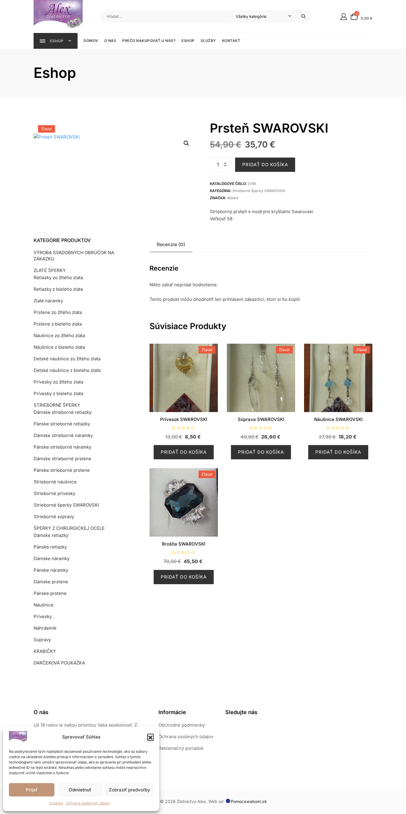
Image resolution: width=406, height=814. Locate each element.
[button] (150, 737)
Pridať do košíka (265, 164)
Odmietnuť (80, 790)
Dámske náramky (52, 558)
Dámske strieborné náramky (63, 435)
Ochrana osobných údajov (88, 803)
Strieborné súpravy (54, 516)
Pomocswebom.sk (249, 801)
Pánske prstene (50, 593)
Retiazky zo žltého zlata (58, 277)
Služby (208, 40)
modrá (232, 198)
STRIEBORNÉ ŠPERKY (57, 405)
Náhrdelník (45, 628)
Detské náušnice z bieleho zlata (67, 370)
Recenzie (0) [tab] (171, 244)
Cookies (56, 803)
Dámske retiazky (51, 535)
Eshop (188, 40)
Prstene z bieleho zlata (58, 324)
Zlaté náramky (48, 301)
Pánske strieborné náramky (62, 447)
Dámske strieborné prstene (62, 458)
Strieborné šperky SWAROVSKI (258, 190)
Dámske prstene (51, 581)
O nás (110, 40)
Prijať (31, 790)
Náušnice (43, 605)
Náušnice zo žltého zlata (59, 335)
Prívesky (43, 616)
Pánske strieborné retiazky (62, 424)
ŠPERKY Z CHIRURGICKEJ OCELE (69, 528)
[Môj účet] (343, 16)
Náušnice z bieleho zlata (59, 347)
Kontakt (231, 40)
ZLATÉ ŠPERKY (50, 270)
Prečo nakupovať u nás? (149, 40)
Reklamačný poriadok (181, 748)
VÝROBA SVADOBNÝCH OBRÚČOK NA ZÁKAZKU (74, 256)
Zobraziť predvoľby (129, 790)
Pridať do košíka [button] (184, 452)
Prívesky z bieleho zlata (58, 393)
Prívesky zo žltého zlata (58, 382)
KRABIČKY (45, 651)
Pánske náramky (51, 570)
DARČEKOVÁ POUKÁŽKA (59, 663)
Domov (91, 40)
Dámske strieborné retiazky (63, 412)
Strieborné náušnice (55, 482)
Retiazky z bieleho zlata (58, 289)
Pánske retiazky (50, 547)
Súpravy (42, 639)
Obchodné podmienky (181, 725)
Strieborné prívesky (54, 493)
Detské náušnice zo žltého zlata (67, 359)
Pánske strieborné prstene (62, 470)
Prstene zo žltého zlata (58, 312)
